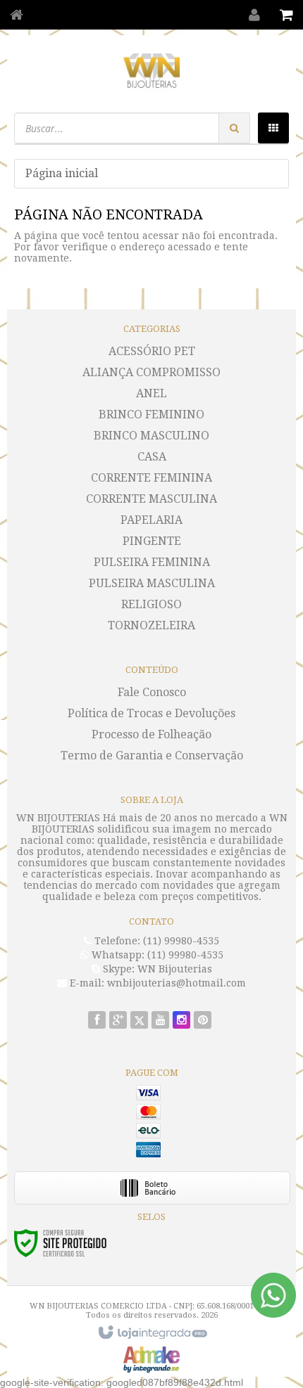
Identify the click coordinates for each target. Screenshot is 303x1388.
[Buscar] (234, 128)
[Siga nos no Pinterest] (202, 1020)
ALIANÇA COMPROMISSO (151, 372)
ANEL (151, 393)
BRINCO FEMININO (151, 414)
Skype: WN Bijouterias (156, 969)
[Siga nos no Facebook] (97, 1020)
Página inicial (61, 173)
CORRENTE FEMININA (151, 477)
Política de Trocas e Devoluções (151, 713)
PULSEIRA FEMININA (152, 562)
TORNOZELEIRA (151, 625)
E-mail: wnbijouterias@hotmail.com (156, 983)
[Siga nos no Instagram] (181, 1020)
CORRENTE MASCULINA (151, 499)
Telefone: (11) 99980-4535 (155, 940)
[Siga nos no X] (139, 1020)
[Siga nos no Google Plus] (118, 1020)
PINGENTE (152, 541)
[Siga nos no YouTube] (160, 1020)
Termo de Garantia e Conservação (152, 755)
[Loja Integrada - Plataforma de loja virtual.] (151, 1333)
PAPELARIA (151, 520)
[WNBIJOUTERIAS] (151, 70)
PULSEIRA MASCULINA (152, 583)
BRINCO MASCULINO (151, 435)
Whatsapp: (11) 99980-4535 (156, 954)
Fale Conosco (152, 692)
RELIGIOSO (151, 604)
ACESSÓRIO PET (152, 351)
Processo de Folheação (151, 734)
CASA (151, 456)
